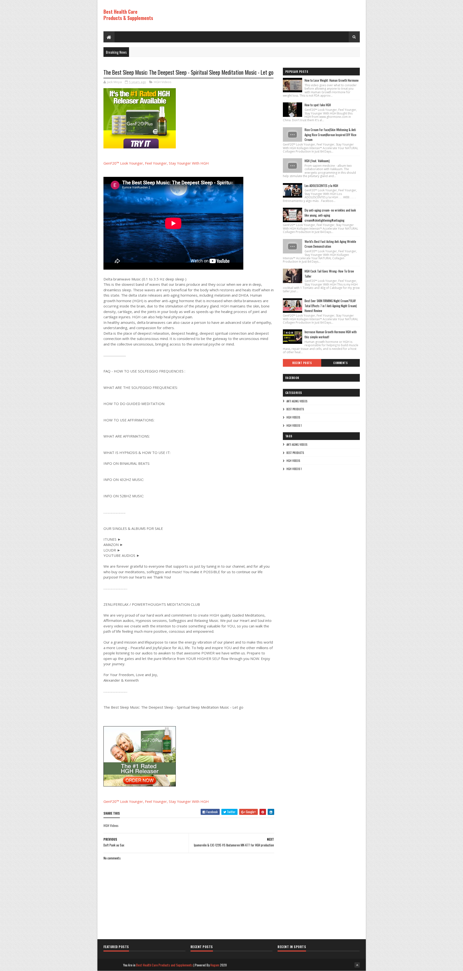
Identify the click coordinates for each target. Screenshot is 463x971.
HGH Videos (162, 82)
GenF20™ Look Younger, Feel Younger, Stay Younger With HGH (156, 163)
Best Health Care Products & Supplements (128, 14)
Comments (340, 363)
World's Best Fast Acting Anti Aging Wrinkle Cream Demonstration (330, 244)
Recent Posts (302, 363)
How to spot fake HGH (318, 104)
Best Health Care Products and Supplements (164, 964)
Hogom (214, 964)
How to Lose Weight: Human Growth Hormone (332, 80)
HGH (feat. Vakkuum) (317, 160)
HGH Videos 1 (294, 425)
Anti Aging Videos (296, 401)
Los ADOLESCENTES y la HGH (321, 185)
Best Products (295, 409)
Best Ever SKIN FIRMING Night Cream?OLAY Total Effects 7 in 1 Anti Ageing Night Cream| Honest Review (331, 305)
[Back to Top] (357, 965)
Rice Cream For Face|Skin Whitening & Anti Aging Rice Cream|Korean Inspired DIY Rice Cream (330, 134)
